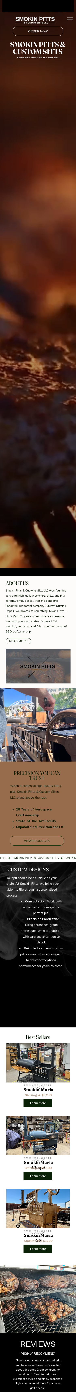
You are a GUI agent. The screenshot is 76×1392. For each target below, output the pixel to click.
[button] (63, 678)
